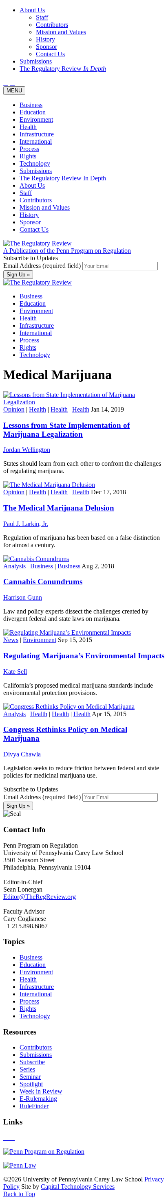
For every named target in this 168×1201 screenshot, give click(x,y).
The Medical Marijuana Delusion (58, 508)
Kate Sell (15, 671)
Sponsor (30, 222)
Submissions (36, 170)
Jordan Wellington (26, 449)
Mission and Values (45, 207)
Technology (35, 163)
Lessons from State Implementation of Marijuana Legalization (66, 429)
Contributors (36, 200)
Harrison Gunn (22, 597)
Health (28, 126)
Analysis (14, 566)
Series (27, 1069)
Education (33, 112)
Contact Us (34, 229)
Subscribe (32, 1062)
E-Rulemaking (38, 1098)
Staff (26, 192)
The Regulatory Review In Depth (63, 178)
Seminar (30, 1076)
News (10, 639)
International (36, 141)
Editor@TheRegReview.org (39, 896)
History (29, 214)
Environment (36, 119)
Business (31, 104)
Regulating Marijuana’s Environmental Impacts (83, 655)
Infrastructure (37, 134)
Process (29, 148)
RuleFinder (34, 1105)
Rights (28, 156)
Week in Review (41, 1091)
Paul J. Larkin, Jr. (25, 523)
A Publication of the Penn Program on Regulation (67, 250)
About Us (32, 185)
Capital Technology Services (78, 1186)
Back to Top (19, 1193)
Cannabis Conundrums (42, 581)
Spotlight (31, 1083)
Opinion (13, 409)
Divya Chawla (22, 754)
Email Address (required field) (42, 265)
